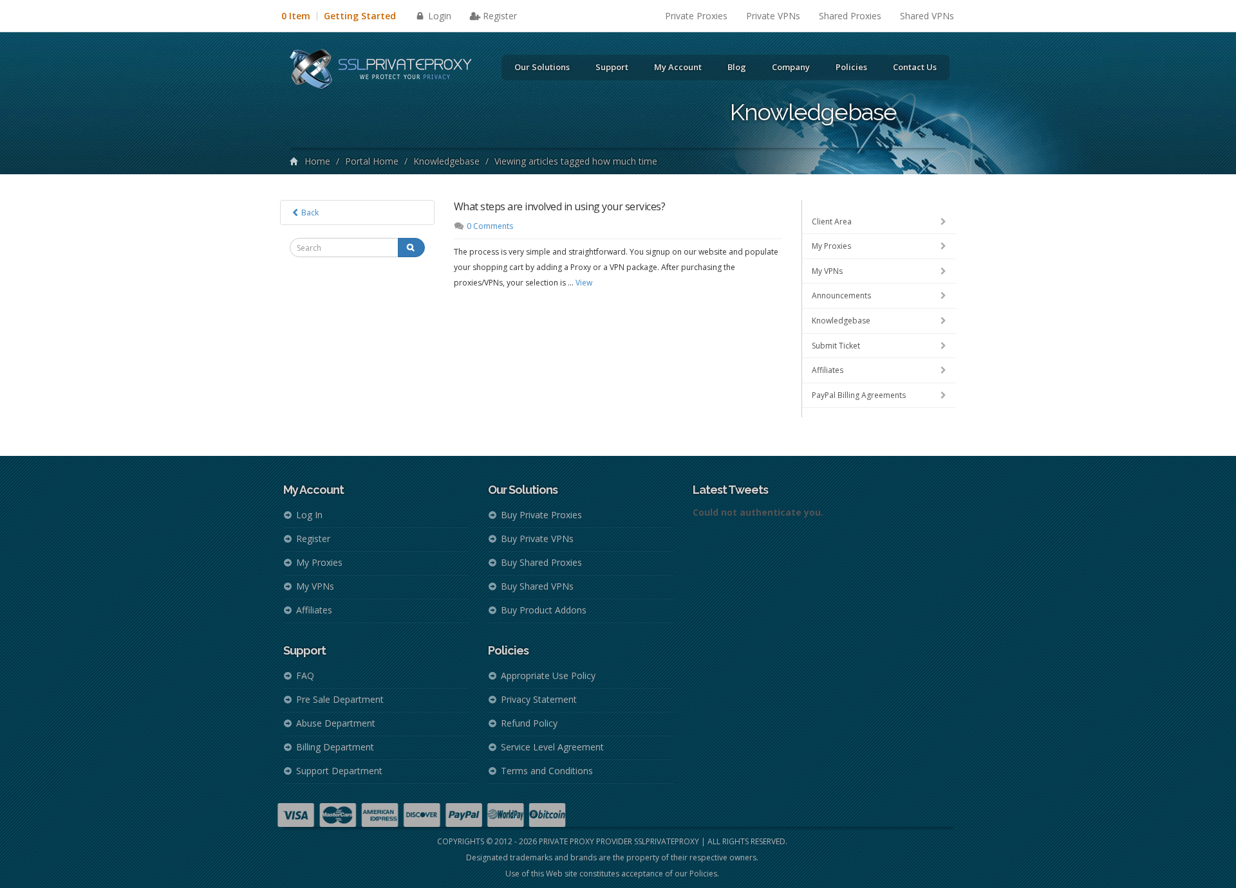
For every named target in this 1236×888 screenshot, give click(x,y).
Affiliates (827, 370)
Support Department (339, 771)
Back (309, 212)
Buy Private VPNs (537, 538)
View (584, 282)
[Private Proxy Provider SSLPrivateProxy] (386, 71)
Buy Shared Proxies (541, 562)
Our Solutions (542, 67)
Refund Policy (529, 723)
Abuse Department (335, 723)
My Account (678, 67)
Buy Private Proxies (541, 515)
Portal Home (371, 161)
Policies (851, 67)
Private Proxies (696, 16)
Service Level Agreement (552, 747)
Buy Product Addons (543, 610)
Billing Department (335, 747)
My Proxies (831, 245)
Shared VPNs (927, 16)
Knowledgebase (446, 161)
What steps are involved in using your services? (560, 206)
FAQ (305, 675)
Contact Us (915, 67)
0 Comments (490, 226)
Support (611, 67)
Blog (736, 67)
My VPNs (827, 271)
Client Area (832, 221)
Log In (309, 515)
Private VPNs (773, 16)
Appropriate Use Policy (548, 675)
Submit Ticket (836, 345)
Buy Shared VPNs (537, 586)
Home (317, 161)
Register (500, 16)
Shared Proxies (850, 16)
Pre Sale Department (340, 699)
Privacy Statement (539, 699)
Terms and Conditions (547, 771)
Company (791, 67)
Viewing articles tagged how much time (575, 161)
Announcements (841, 295)
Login (438, 16)
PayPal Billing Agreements (859, 395)
